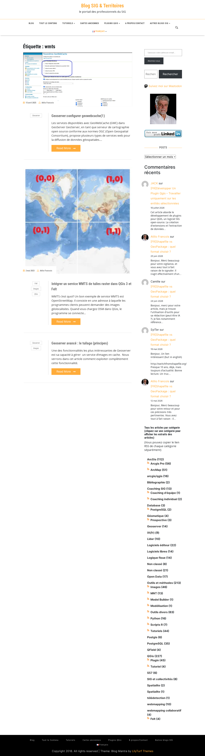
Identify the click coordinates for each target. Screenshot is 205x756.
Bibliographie (156, 482)
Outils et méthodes (160, 583)
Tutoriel (155, 666)
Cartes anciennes (89, 23)
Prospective (158, 520)
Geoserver (36, 115)
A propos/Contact (135, 23)
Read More (64, 148)
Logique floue (156, 557)
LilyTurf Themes (142, 751)
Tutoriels (67, 23)
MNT (153, 593)
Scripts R (156, 624)
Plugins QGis (111, 23)
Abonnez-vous (154, 61)
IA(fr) (151, 532)
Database (153, 505)
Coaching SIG (156, 488)
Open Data (154, 576)
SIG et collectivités (160, 679)
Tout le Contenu (48, 23)
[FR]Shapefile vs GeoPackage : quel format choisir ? (163, 246)
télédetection (156, 698)
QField (151, 650)
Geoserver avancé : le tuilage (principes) (79, 343)
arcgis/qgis (154, 476)
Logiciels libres (157, 551)
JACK (154, 183)
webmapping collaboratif (164, 710)
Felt (36, 283)
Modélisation (159, 606)
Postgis (152, 637)
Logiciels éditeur (158, 545)
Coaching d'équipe (163, 493)
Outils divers (159, 612)
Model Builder (159, 599)
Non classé (154, 564)
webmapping (156, 704)
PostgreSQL (158, 509)
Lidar (150, 539)
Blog (31, 23)
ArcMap (155, 470)
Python (155, 618)
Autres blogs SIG (159, 23)
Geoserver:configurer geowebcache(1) (78, 116)
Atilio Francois (48, 103)
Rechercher (170, 74)
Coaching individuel (163, 499)
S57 (149, 673)
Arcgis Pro (157, 463)
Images (36, 289)
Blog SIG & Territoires (102, 6)
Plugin (154, 660)
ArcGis (151, 459)
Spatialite (153, 685)
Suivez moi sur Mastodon (165, 86)
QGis (36, 294)
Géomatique (155, 516)
